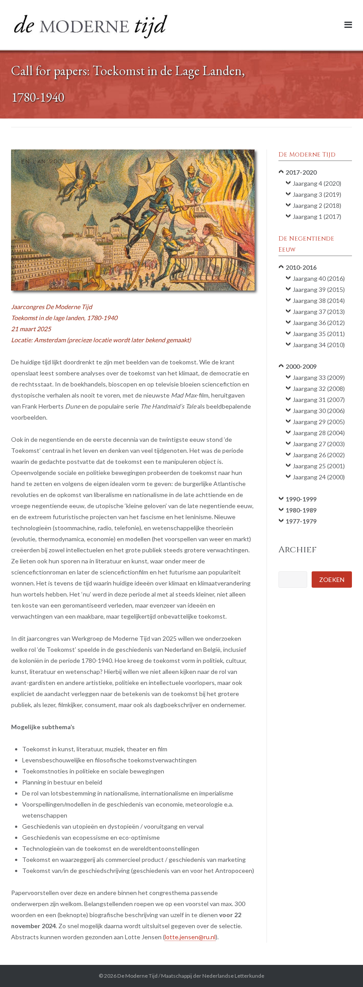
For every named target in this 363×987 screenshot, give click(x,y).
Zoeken (331, 579)
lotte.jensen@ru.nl (190, 937)
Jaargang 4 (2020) (317, 183)
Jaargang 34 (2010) (319, 344)
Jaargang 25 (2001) (319, 466)
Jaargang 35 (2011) (319, 333)
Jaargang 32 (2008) (319, 388)
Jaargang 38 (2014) (319, 300)
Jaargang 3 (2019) (317, 194)
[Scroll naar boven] (341, 966)
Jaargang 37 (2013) (319, 311)
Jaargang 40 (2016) (319, 278)
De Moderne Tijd (137, 975)
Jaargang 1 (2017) (317, 216)
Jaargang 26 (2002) (319, 455)
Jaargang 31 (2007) (319, 399)
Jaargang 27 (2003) (319, 444)
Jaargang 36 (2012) (319, 322)
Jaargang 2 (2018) (317, 205)
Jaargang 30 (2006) (319, 410)
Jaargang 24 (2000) (319, 477)
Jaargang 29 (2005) (319, 421)
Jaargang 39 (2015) (319, 289)
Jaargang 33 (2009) (319, 377)
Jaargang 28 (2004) (319, 432)
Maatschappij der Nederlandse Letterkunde (212, 975)
